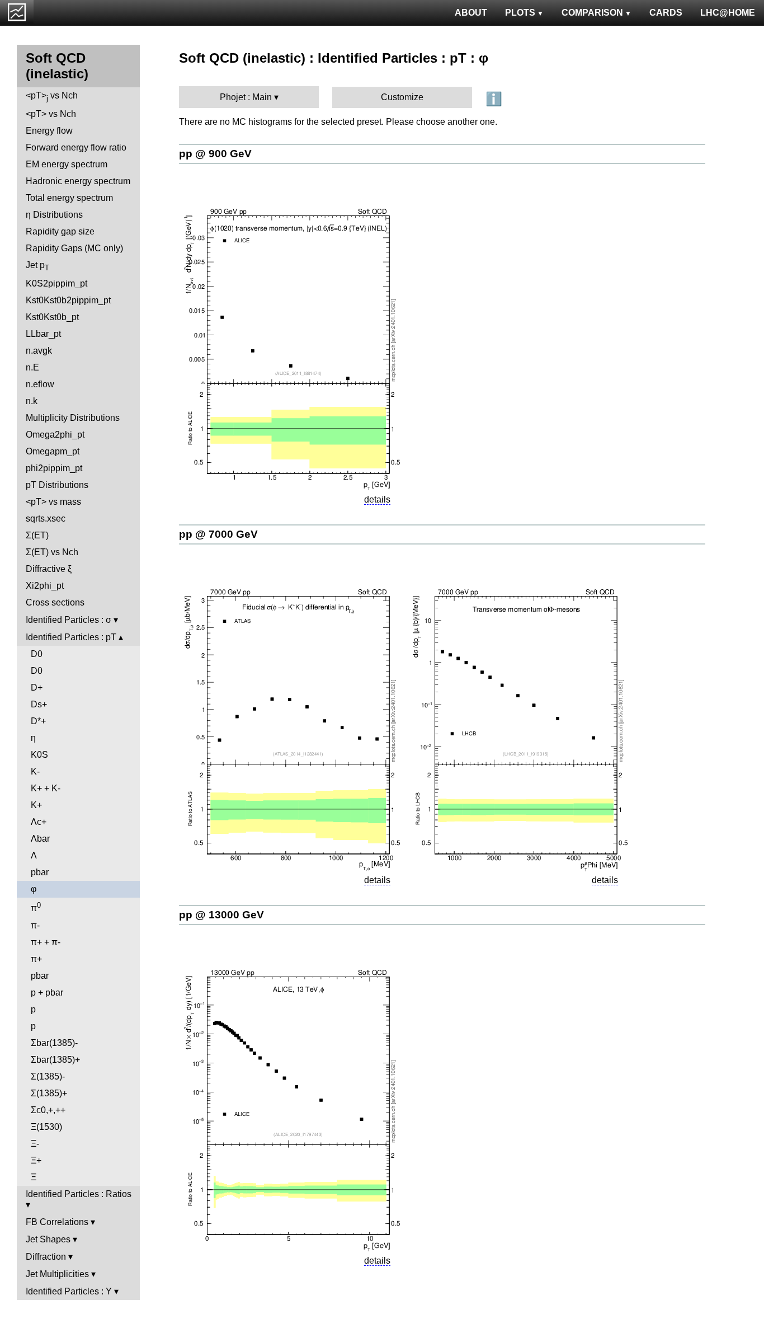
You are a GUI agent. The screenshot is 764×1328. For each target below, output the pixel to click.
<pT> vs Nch (52, 96)
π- (35, 925)
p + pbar (47, 992)
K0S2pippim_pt (56, 283)
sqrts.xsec (45, 518)
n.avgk (39, 350)
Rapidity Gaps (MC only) (74, 248)
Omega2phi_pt (55, 434)
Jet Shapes (48, 1239)
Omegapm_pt (52, 451)
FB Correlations (57, 1222)
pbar (40, 872)
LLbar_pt (43, 334)
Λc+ (38, 822)
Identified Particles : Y (69, 1291)
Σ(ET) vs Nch (52, 552)
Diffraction (46, 1256)
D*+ (38, 721)
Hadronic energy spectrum (78, 181)
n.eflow (40, 384)
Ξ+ (36, 1160)
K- (35, 771)
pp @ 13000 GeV (221, 915)
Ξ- (35, 1143)
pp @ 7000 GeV (218, 534)
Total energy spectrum (69, 198)
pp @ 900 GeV (215, 153)
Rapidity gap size (60, 231)
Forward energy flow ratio (76, 147)
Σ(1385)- (48, 1076)
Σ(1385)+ (49, 1093)
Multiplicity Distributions (73, 418)
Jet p (37, 266)
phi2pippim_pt (54, 468)
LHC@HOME (727, 12)
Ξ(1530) (46, 1127)
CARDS (665, 12)
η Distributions (54, 214)
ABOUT (471, 12)
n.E (32, 367)
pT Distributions (57, 485)
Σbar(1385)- (54, 1043)
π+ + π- (45, 942)
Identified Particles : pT (71, 637)
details (377, 499)
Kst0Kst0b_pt (52, 317)
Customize (402, 97)
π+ (36, 959)
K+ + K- (45, 788)
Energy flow (49, 130)
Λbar (40, 838)
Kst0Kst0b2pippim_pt (68, 300)
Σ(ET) (37, 535)
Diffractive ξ (49, 569)
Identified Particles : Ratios (78, 1194)
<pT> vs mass (53, 501)
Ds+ (39, 704)
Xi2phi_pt (45, 585)
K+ (36, 805)
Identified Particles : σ (68, 620)
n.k (31, 401)
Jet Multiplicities (57, 1274)
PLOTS (520, 12)
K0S (39, 754)
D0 (37, 654)
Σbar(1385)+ (55, 1059)
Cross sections (55, 602)
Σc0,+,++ (48, 1110)
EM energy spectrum (66, 164)
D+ (37, 687)
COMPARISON (592, 12)
